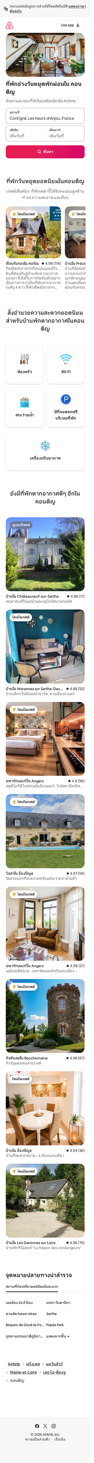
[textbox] (25, 136)
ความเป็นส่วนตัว (37, 1439)
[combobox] (45, 118)
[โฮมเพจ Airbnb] (9, 25)
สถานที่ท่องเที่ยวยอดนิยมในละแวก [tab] (32, 1286)
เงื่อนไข (59, 1439)
